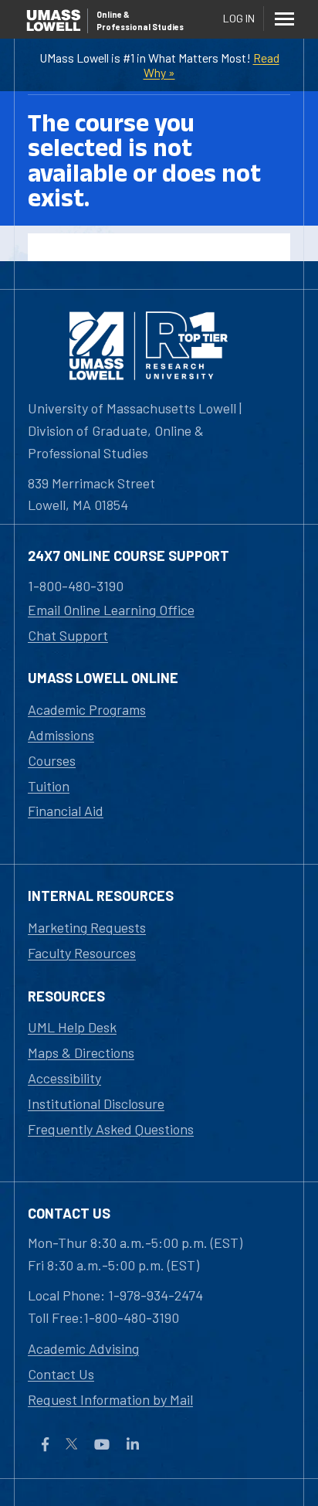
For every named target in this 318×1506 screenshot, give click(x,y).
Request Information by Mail (110, 1399)
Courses (52, 760)
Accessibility (64, 1077)
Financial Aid (65, 810)
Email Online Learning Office (111, 609)
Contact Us (61, 1373)
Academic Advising (83, 1348)
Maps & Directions (81, 1052)
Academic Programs (87, 709)
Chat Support (68, 635)
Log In (239, 18)
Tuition (48, 785)
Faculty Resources (82, 952)
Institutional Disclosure (96, 1103)
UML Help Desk (72, 1026)
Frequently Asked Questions (111, 1128)
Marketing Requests (87, 927)
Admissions (61, 734)
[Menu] (284, 19)
